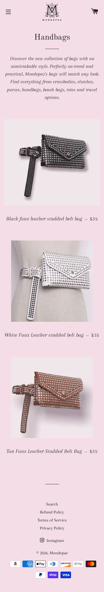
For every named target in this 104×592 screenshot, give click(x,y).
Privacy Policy (52, 528)
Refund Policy (52, 512)
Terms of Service (52, 520)
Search (52, 504)
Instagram (54, 540)
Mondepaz (59, 552)
